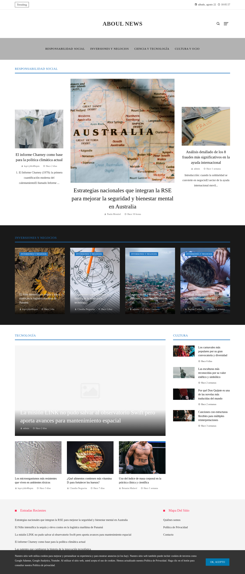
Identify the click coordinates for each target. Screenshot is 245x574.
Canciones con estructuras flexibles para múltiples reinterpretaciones (213, 416)
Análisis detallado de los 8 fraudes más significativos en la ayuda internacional (206, 157)
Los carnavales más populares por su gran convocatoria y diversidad (212, 351)
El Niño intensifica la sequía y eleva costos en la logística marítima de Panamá (59, 527)
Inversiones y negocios (33, 254)
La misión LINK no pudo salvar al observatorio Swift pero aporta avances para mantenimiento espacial (73, 534)
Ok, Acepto (217, 562)
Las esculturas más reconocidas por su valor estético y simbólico (212, 372)
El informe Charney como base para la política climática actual (50, 541)
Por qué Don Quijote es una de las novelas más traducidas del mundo (214, 394)
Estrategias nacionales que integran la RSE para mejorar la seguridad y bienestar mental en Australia (122, 198)
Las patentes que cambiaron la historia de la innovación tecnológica (53, 549)
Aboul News (123, 23)
